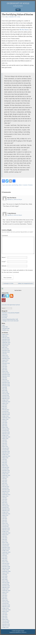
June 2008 (4, 576)
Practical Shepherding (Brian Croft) (10, 319)
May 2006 (4, 616)
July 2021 (4, 365)
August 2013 (5, 477)
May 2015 (4, 443)
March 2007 (5, 600)
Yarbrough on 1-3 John (8, 283)
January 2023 (5, 357)
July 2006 (4, 613)
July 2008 (4, 574)
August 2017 (5, 403)
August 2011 (5, 515)
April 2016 (4, 425)
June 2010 (4, 537)
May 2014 (4, 462)
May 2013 (4, 481)
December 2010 (6, 528)
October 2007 (5, 589)
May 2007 (4, 597)
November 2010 (6, 529)
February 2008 (5, 582)
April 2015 (4, 445)
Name (4, 257)
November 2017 (6, 398)
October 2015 (5, 435)
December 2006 (6, 605)
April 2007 (4, 598)
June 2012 (4, 499)
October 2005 (5, 627)
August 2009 (5, 553)
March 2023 (5, 355)
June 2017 (4, 405)
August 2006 (5, 611)
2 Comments (25, 185)
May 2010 (4, 539)
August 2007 (5, 592)
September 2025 (6, 342)
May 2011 (4, 520)
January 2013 (5, 488)
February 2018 (5, 393)
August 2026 (5, 334)
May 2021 (4, 368)
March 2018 (5, 392)
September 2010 (6, 533)
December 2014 (6, 451)
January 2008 (5, 584)
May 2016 (4, 424)
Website (4, 266)
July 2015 (4, 440)
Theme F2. (24, 632)
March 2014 (5, 465)
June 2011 (4, 518)
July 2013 (4, 478)
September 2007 (6, 590)
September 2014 (6, 456)
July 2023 (4, 353)
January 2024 (5, 349)
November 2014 (6, 453)
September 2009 (6, 552)
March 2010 (5, 542)
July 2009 (4, 555)
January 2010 (5, 545)
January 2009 (5, 565)
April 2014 (4, 464)
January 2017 (5, 411)
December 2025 (6, 339)
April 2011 (4, 521)
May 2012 (4, 501)
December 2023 (6, 350)
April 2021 (4, 369)
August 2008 (5, 573)
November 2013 (6, 472)
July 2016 (4, 421)
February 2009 (5, 563)
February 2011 (5, 525)
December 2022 (6, 358)
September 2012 (6, 494)
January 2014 (5, 469)
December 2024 (6, 344)
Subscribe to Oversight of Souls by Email (11, 304)
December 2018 (6, 385)
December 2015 (6, 432)
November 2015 (6, 433)
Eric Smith (4, 317)
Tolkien (20, 185)
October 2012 (5, 493)
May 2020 (4, 379)
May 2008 (4, 577)
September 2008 (6, 571)
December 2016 (6, 413)
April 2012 (4, 502)
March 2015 (5, 446)
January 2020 (5, 381)
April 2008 (4, 579)
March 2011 (5, 523)
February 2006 (5, 621)
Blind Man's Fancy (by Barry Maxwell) (10, 312)
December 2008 (6, 566)
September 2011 (6, 513)
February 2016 (5, 429)
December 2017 (6, 397)
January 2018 (5, 395)
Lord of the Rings (15, 185)
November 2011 (6, 510)
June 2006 (4, 614)
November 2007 (6, 587)
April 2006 (4, 617)
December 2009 (6, 547)
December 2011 (6, 509)
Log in (3, 325)
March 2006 (5, 619)
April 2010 (4, 541)
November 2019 (6, 384)
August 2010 (5, 534)
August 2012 (5, 496)
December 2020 (6, 374)
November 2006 (6, 606)
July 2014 (4, 459)
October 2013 (5, 473)
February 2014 (5, 467)
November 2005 (6, 625)
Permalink (30, 185)
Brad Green (4, 314)
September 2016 (6, 417)
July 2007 (4, 593)
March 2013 (5, 485)
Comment (5, 235)
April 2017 (4, 408)
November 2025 (6, 341)
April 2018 (4, 390)
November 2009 (6, 549)
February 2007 (5, 601)
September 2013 (6, 475)
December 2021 (6, 363)
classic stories (8, 185)
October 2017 (5, 400)
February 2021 (5, 373)
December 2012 (6, 489)
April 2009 (4, 560)
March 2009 (5, 561)
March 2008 (5, 581)
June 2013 (4, 480)
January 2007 (5, 603)
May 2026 (4, 336)
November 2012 (6, 491)
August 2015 (5, 438)
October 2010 (5, 531)
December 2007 (6, 585)
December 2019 (6, 382)
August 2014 (5, 457)
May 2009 (4, 558)
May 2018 (4, 389)
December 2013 (6, 470)
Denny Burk (5, 316)
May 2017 (4, 406)
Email (4, 261)
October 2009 (5, 550)
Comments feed (5, 328)
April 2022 (4, 361)
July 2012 (4, 497)
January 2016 (5, 430)
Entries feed (5, 326)
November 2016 (6, 414)
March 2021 (5, 371)
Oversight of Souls (18, 3)
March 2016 (5, 427)
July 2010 (4, 536)
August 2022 (5, 360)
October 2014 (5, 454)
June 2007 (4, 595)
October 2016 (5, 416)
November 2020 (6, 376)
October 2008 (5, 569)
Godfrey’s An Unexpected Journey (25, 283)
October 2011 (5, 512)
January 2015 (5, 449)
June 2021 (4, 366)
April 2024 (4, 347)
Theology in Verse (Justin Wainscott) (10, 320)
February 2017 (5, 409)
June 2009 (4, 557)
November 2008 (6, 568)
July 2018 (4, 387)
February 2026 (5, 337)
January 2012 (5, 507)
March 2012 (5, 504)
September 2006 (6, 609)
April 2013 (4, 483)
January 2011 (5, 526)
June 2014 (4, 461)
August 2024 (5, 345)
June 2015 (4, 441)
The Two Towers (24, 29)
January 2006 (5, 622)
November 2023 (6, 352)
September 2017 (6, 401)
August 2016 (5, 419)
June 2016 (4, 422)
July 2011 (4, 517)
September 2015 (6, 437)
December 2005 (6, 624)
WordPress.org (5, 330)
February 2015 (5, 448)
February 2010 (5, 544)
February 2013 (5, 486)
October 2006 (5, 608)
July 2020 (4, 377)
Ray (6, 16)
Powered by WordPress (15, 632)
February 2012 (5, 505)
